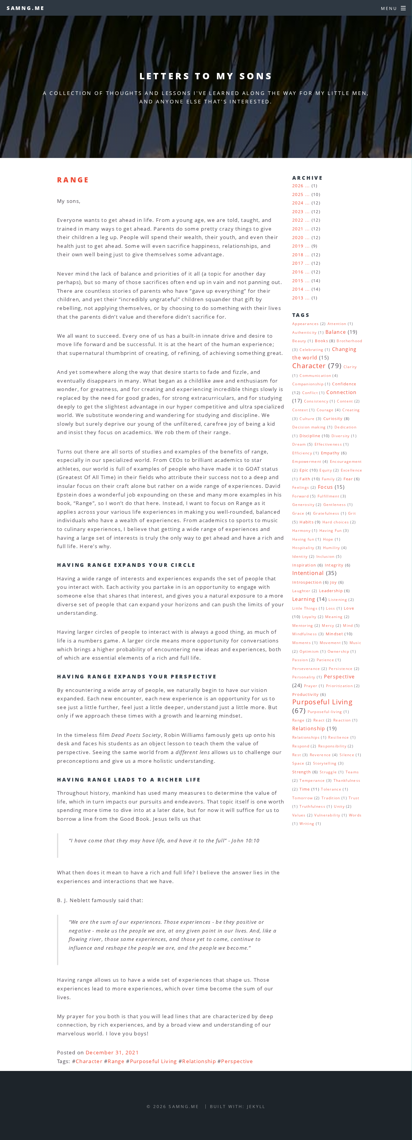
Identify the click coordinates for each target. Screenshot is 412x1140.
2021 (297, 229)
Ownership (338, 651)
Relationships (306, 737)
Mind (348, 625)
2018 (297, 254)
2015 (297, 280)
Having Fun (330, 530)
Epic (303, 470)
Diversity (340, 435)
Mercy (328, 625)
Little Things (305, 608)
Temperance (312, 780)
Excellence (352, 470)
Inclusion (325, 556)
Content (345, 401)
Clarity (350, 366)
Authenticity (304, 332)
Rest (296, 754)
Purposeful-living (325, 711)
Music (356, 642)
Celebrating (311, 349)
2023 (297, 211)
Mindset (334, 633)
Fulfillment (328, 496)
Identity (300, 556)
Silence (347, 754)
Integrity (334, 565)
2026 (297, 185)
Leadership (331, 590)
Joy (333, 582)
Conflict (310, 392)
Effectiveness (328, 444)
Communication (315, 375)
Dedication (345, 427)
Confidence (344, 384)
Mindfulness (304, 633)
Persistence (341, 668)
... (307, 185)
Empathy (330, 453)
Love (349, 608)
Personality (303, 677)
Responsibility (332, 746)
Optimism (309, 651)
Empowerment (306, 461)
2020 (297, 237)
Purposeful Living (153, 1061)
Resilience (338, 737)
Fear (348, 479)
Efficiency (302, 453)
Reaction (342, 720)
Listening (337, 599)
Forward (300, 496)
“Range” (84, 503)
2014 (297, 289)
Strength (301, 772)
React (319, 720)
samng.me (26, 7)
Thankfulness (347, 780)
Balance (335, 332)
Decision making (309, 427)
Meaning (334, 616)
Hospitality (303, 547)
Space (298, 763)
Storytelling (325, 763)
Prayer (311, 685)
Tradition (331, 798)
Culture (307, 418)
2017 (297, 263)
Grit (352, 513)
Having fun (303, 539)
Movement (330, 642)
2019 (297, 246)
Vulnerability (327, 815)
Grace (298, 513)
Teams (352, 772)
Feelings (300, 487)
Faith (305, 479)
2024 (297, 203)
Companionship (308, 384)
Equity (325, 470)
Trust (354, 798)
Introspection (307, 582)
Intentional (308, 572)
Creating (351, 409)
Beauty (299, 340)
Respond (300, 746)
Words (355, 815)
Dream (299, 444)
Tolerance (331, 789)
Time (304, 789)
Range (73, 180)
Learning (303, 599)
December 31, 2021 (112, 1052)
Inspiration (304, 565)
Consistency (316, 401)
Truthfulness (312, 806)
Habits (306, 522)
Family (328, 479)
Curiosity (333, 418)
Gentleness (334, 504)
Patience (325, 659)
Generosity (303, 504)
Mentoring (302, 625)
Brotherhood (349, 340)
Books (321, 340)
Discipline (309, 435)
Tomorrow (302, 798)
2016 (297, 272)
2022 (297, 220)
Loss (330, 608)
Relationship (199, 1061)
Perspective (237, 1061)
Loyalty (309, 616)
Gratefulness (326, 513)
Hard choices (335, 522)
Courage (325, 409)
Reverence (320, 754)
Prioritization (339, 685)
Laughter (301, 590)
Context (300, 409)
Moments (301, 642)
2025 (297, 194)
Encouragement (346, 461)
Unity (339, 806)
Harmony (301, 530)
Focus (325, 487)
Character (89, 1061)
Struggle (328, 772)
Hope (328, 539)
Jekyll (256, 1106)
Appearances (305, 323)
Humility (331, 547)
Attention (337, 323)
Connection (341, 392)
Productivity (305, 694)
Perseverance (306, 668)
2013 (297, 298)
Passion (300, 659)
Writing (306, 823)
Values (299, 815)
